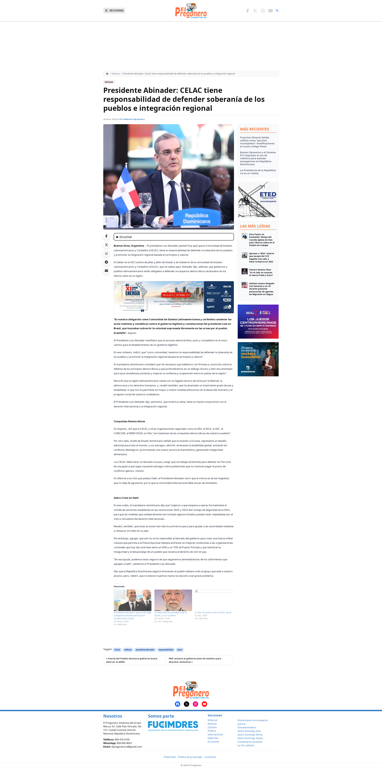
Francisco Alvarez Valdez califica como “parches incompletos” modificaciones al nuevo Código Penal (257, 142)
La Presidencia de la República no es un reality (258, 172)
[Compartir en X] (106, 245)
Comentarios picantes (250, 741)
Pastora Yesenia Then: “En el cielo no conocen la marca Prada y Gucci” (261, 272)
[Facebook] (247, 10)
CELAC (117, 649)
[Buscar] (277, 11)
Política (212, 731)
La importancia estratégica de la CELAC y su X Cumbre (170, 614)
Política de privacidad (190, 757)
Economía (213, 741)
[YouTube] (270, 10)
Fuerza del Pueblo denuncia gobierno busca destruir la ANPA (131, 660)
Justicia (241, 724)
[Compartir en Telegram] (106, 262)
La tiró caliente (246, 745)
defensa (128, 649)
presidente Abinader (145, 649)
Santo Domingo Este (249, 731)
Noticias (116, 73)
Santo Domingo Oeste (250, 738)
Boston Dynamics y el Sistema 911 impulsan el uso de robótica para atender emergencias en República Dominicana (258, 158)
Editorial (212, 720)
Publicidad (170, 757)
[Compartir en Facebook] (106, 236)
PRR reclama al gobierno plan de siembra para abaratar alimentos (195, 660)
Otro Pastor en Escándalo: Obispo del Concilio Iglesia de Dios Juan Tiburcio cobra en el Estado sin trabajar (261, 240)
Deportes (213, 738)
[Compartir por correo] (106, 271)
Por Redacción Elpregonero (132, 119)
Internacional (215, 734)
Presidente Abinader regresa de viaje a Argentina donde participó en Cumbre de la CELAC (132, 615)
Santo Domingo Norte (250, 734)
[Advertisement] (191, 46)
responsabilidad (166, 649)
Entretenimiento (247, 727)
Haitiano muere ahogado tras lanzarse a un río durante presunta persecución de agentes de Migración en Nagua (261, 289)
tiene (179, 649)
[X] (255, 10)
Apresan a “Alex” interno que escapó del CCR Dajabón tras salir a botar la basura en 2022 (261, 257)
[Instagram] (262, 10)
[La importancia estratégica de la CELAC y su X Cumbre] (173, 600)
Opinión (212, 727)
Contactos (210, 757)
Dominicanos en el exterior (253, 720)
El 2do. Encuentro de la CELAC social (213, 612)
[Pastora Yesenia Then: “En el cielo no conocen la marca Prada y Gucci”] (245, 272)
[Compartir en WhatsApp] (106, 253)
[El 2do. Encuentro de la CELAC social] (214, 600)
